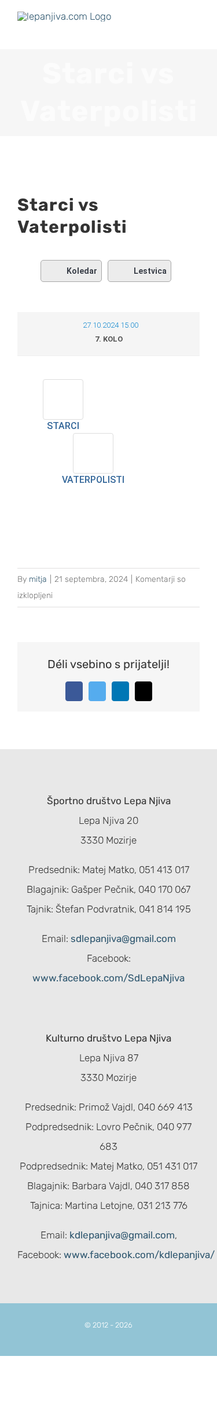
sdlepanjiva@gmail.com (123, 938)
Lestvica (150, 271)
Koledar (82, 271)
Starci (63, 425)
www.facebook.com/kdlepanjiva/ (139, 1254)
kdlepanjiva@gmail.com (122, 1235)
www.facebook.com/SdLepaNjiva (108, 978)
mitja (38, 579)
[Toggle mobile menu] (195, 31)
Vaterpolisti (93, 479)
